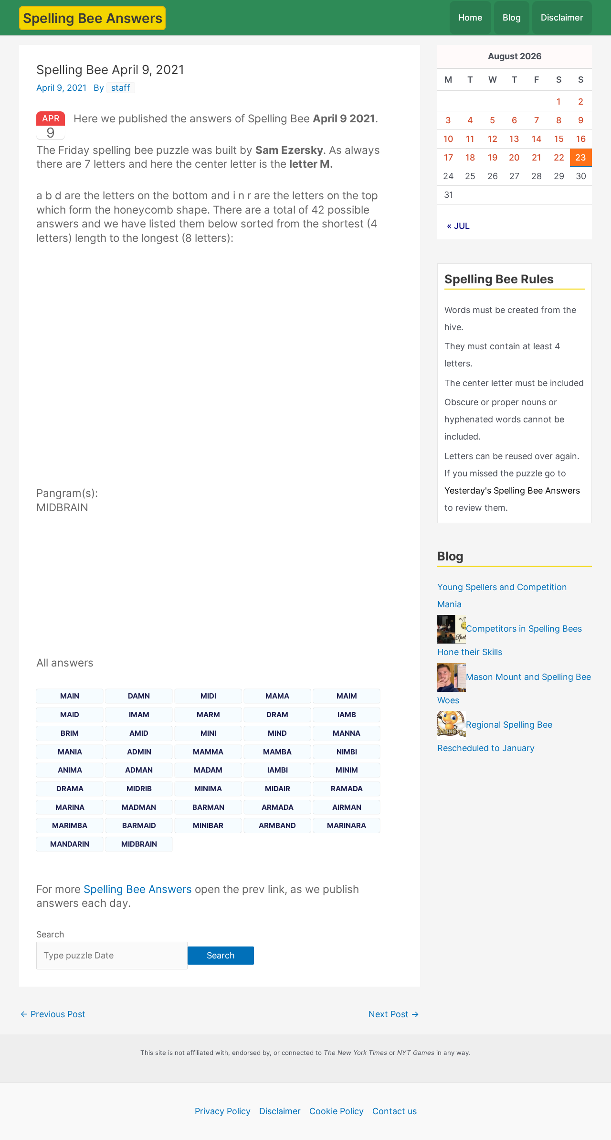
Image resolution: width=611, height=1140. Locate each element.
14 (537, 139)
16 (581, 139)
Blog (512, 17)
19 (492, 157)
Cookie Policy (336, 1111)
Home (470, 17)
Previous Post (52, 1014)
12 (492, 139)
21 (536, 157)
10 (448, 139)
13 (514, 139)
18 (470, 157)
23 (580, 157)
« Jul (458, 226)
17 (448, 157)
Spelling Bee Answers (92, 18)
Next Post (394, 1014)
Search (50, 934)
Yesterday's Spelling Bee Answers (512, 490)
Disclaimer (562, 17)
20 (514, 157)
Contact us (394, 1111)
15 (559, 139)
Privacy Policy (223, 1111)
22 (559, 157)
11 (470, 139)
